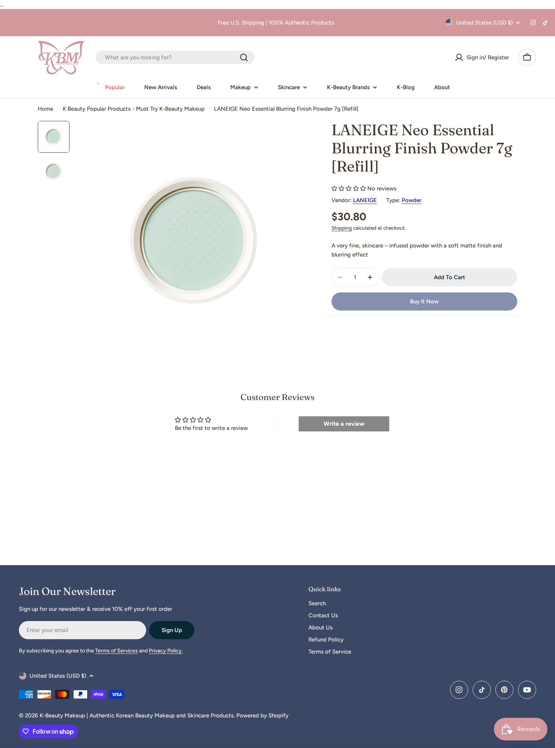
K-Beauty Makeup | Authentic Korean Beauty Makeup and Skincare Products (137, 715)
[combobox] (175, 57)
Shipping (341, 228)
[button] (348, 188)
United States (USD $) (484, 22)
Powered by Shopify (262, 715)
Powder (411, 200)
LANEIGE (365, 200)
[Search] (243, 57)
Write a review (344, 423)
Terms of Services (116, 651)
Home (45, 108)
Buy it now (424, 301)
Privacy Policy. (166, 651)
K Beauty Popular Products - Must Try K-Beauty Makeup (134, 108)
